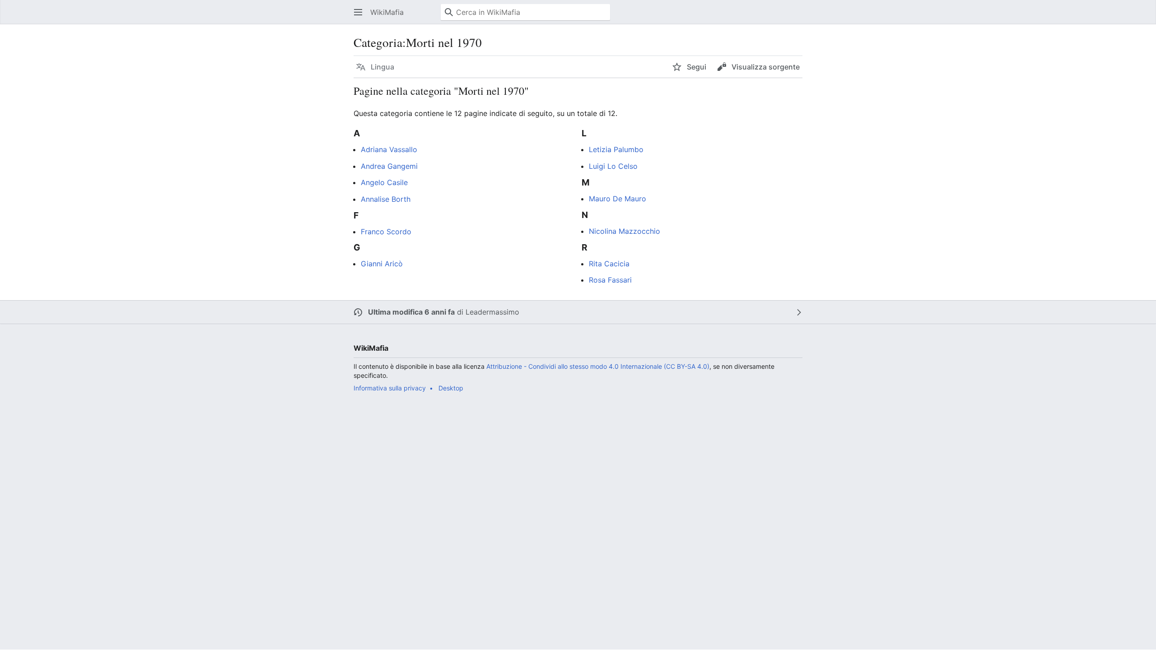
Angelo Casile (384, 182)
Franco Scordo (386, 231)
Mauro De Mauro (617, 198)
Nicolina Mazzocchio (624, 231)
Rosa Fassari (610, 279)
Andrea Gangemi (389, 166)
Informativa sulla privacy (390, 388)
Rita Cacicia (609, 263)
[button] (358, 12)
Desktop (450, 388)
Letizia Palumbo (616, 149)
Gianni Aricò (382, 263)
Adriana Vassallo (389, 149)
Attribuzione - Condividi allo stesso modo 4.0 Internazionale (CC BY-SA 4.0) (597, 366)
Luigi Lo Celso (613, 166)
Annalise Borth (385, 199)
